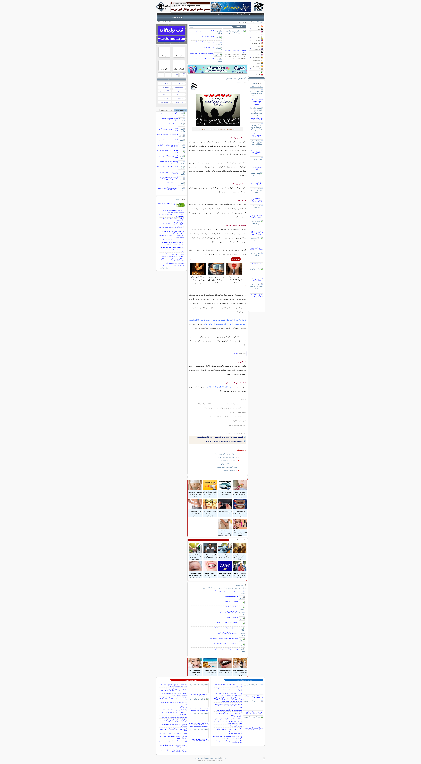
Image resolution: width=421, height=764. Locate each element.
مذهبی (262, 22)
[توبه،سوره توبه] (217, 110)
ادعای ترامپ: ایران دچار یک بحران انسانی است (229, 713)
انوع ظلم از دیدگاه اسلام (231, 596)
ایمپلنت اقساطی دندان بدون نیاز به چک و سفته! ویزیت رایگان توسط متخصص (220, 437)
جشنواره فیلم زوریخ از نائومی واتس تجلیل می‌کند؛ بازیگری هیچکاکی (199, 709)
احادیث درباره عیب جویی (231, 601)
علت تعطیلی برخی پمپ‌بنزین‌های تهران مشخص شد (254, 696)
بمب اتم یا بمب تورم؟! (236, 726)
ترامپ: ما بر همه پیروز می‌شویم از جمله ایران (229, 729)
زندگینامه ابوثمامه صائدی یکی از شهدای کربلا (226, 643)
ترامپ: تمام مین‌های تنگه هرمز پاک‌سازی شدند (229, 710)
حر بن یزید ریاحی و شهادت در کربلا (227, 457)
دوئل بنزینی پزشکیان (236, 716)
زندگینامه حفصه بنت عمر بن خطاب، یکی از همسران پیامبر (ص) (257, 200)
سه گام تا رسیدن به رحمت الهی (228, 460)
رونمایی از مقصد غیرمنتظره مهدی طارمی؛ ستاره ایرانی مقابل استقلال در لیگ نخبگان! (173, 720)
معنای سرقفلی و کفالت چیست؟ (205, 42)
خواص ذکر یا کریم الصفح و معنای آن (228, 612)
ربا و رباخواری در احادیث (256, 264)
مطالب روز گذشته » (163, 268)
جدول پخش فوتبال (164, 94)
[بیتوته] (163, 11)
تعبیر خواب (161, 74)
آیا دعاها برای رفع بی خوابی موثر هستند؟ (227, 622)
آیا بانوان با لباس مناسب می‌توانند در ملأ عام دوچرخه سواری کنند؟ (168, 178)
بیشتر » (191, 27)
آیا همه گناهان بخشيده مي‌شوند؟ (228, 464)
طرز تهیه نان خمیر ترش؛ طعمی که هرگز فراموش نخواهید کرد (173, 232)
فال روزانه (164, 69)
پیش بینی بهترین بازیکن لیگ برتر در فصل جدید (174, 717)
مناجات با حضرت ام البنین (256, 168)
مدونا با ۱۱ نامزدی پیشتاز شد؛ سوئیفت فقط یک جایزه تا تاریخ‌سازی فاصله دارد (174, 694)
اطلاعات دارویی (165, 83)
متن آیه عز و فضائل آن (232, 606)
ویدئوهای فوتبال (165, 87)
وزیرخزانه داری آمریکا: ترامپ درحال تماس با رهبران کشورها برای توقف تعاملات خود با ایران (227, 694)
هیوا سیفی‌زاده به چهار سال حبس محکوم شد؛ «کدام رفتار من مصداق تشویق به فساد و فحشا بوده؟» (173, 689)
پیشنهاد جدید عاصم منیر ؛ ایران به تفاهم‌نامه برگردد (228, 718)
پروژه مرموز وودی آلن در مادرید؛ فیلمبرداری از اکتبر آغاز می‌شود (200, 694)
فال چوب (175, 74)
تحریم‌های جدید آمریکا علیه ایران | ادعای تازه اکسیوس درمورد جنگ (254, 712)
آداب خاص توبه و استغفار (236, 78)
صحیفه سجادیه (165, 102)
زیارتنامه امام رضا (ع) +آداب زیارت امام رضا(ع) (256, 152)
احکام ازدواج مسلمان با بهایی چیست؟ (167, 166)
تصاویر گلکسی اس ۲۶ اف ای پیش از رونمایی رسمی (173, 733)
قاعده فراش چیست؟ (208, 36)
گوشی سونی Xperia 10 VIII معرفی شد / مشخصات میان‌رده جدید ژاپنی (173, 211)
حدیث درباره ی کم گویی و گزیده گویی (228, 633)
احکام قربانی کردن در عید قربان (205, 31)
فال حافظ (179, 56)
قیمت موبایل (180, 94)
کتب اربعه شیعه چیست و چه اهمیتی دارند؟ (226, 591)
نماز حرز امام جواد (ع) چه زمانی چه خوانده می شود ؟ (256, 296)
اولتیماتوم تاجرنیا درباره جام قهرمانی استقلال (175, 709)
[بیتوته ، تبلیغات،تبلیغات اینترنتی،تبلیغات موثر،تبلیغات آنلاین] (190, 7)
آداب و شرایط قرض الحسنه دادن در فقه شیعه (225, 627)
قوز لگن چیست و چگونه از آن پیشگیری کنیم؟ (172, 239)
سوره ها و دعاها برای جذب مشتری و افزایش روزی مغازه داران (256, 232)
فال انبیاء (164, 56)
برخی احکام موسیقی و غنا (171, 123)
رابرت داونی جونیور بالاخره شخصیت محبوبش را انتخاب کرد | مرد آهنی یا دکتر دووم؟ (174, 685)
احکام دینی (256, 22)
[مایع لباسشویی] (217, 69)
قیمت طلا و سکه (179, 87)
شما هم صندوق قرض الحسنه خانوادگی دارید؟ (170, 118)
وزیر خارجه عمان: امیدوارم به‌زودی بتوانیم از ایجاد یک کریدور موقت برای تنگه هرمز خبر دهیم (227, 737)
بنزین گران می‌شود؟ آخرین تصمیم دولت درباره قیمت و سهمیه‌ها (254, 728)
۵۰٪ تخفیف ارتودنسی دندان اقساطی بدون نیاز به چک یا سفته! (224, 441)
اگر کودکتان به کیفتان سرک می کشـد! (173, 265)
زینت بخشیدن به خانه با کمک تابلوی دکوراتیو (172, 247)
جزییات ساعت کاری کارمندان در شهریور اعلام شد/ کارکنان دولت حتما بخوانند (228, 722)
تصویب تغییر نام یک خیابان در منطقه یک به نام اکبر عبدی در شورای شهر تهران (228, 732)
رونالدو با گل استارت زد (180, 707)
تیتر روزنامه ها (179, 102)
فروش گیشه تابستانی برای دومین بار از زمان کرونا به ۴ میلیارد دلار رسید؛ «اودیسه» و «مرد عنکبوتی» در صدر (198, 724)
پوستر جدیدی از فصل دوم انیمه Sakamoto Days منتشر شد (200, 739)
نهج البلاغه (166, 98)
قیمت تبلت (180, 98)
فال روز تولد (168, 74)
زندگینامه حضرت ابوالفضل (230, 470)
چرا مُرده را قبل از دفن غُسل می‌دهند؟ (167, 134)
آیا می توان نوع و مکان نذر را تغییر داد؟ (257, 279)
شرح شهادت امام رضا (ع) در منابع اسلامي (257, 118)
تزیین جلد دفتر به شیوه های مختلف (174, 254)
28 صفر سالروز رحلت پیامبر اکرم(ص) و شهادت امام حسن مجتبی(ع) (256, 102)
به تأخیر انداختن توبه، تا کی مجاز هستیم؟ (226, 454)
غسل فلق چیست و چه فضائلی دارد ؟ (257, 183)
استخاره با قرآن (179, 69)
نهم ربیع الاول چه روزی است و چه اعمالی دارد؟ (256, 216)
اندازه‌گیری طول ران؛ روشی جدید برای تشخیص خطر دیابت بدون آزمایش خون (174, 750)
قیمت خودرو (180, 83)
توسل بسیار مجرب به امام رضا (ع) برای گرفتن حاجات (256, 135)
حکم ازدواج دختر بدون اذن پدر (170, 113)
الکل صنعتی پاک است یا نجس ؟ (205, 59)
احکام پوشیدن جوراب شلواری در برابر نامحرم (256, 248)
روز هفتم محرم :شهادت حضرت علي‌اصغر (227, 649)
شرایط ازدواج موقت (208, 47)
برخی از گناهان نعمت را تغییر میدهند (227, 467)
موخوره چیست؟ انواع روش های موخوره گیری (171, 244)
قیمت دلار (180, 91)
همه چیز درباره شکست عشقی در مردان (173, 256)
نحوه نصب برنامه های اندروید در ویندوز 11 (173, 242)
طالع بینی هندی (182, 74)
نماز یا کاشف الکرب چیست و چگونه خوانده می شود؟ (224, 638)
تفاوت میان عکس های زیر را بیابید (175, 263)
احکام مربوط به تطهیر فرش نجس (168, 139)
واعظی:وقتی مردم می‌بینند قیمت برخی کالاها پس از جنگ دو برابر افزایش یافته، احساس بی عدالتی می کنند (227, 705)
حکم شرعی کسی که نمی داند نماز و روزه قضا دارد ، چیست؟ (168, 188)
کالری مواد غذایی (164, 91)
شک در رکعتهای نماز (172, 182)
